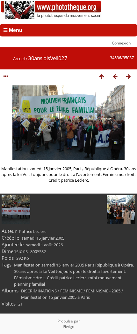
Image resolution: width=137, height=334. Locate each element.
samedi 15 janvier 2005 (43, 238)
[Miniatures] (101, 76)
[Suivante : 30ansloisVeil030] (128, 76)
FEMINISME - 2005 (103, 291)
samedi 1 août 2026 (44, 245)
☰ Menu (12, 30)
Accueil (19, 58)
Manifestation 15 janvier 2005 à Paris (55, 297)
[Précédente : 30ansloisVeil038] (115, 76)
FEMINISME (71, 291)
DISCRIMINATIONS (39, 291)
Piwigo (68, 326)
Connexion (121, 42)
